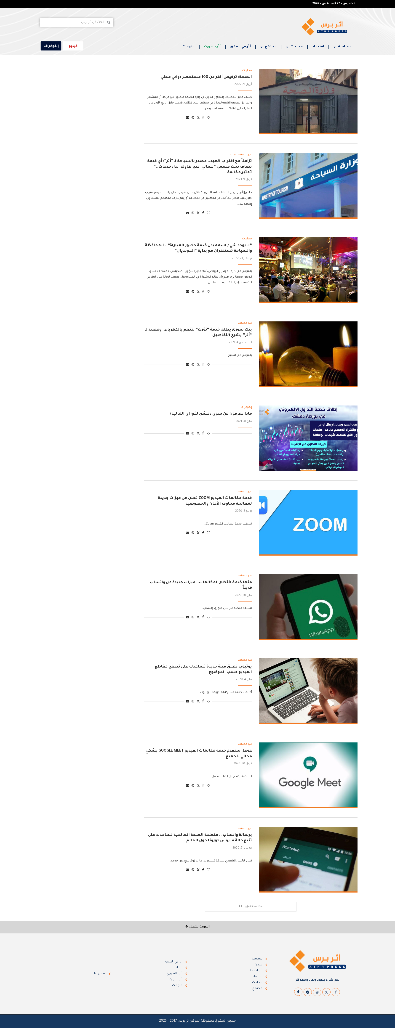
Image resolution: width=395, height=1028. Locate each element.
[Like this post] (208, 118)
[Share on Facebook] (203, 118)
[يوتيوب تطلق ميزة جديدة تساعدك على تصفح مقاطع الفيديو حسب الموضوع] (308, 691)
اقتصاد (318, 47)
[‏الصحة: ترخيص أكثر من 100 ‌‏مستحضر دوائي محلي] (308, 102)
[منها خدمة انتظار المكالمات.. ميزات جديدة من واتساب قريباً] (308, 607)
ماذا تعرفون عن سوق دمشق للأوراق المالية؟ (211, 414)
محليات (297, 47)
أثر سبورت (212, 47)
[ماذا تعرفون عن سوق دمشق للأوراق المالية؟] (308, 438)
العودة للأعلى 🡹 (197, 927)
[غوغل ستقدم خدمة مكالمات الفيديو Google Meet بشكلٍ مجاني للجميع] (308, 775)
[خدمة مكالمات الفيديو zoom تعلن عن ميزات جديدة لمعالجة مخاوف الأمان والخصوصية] (308, 523)
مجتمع (270, 47)
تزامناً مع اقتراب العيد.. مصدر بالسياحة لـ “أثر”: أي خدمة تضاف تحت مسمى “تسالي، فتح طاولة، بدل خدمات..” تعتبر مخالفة (199, 167)
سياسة (344, 47)
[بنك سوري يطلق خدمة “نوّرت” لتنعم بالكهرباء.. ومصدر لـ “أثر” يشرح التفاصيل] (308, 354)
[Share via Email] (187, 118)
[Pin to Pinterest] (193, 118)
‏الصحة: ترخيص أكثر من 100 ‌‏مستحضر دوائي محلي (206, 77)
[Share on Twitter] (198, 117)
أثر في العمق (240, 47)
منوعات (188, 47)
